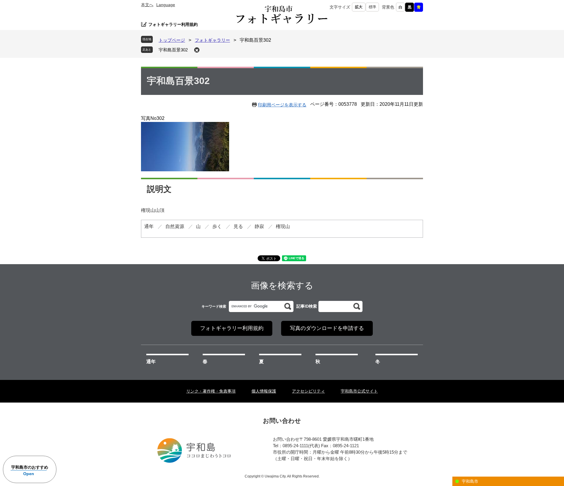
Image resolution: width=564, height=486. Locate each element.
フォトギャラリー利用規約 (173, 24)
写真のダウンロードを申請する (327, 328)
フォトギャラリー (212, 40)
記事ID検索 (306, 306)
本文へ (147, 4)
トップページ (172, 40)
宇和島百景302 (173, 49)
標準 (372, 7)
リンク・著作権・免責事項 (211, 391)
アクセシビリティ (308, 391)
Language (165, 4)
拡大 (358, 7)
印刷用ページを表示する (282, 104)
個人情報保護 (263, 391)
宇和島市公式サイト (359, 391)
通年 (151, 361)
